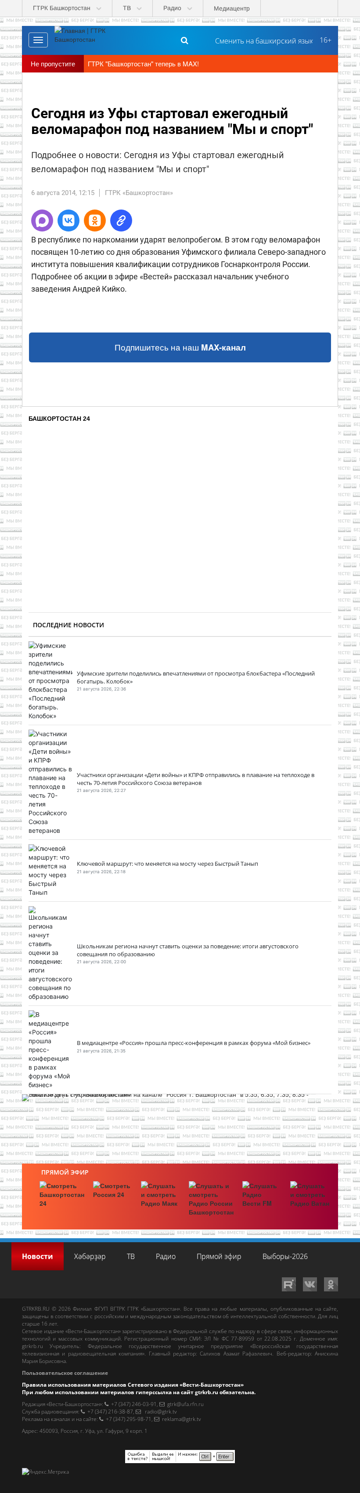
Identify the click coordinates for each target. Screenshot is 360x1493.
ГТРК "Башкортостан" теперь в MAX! (143, 63)
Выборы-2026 (285, 1256)
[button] (42, 220)
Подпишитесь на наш (180, 347)
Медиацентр (232, 8)
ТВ (131, 1256)
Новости (37, 1256)
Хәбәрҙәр (90, 1256)
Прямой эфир (65, 1172)
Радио (166, 1256)
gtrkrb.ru (32, 1346)
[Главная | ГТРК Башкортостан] (87, 40)
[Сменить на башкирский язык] (260, 40)
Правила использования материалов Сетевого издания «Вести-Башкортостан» (133, 1384)
